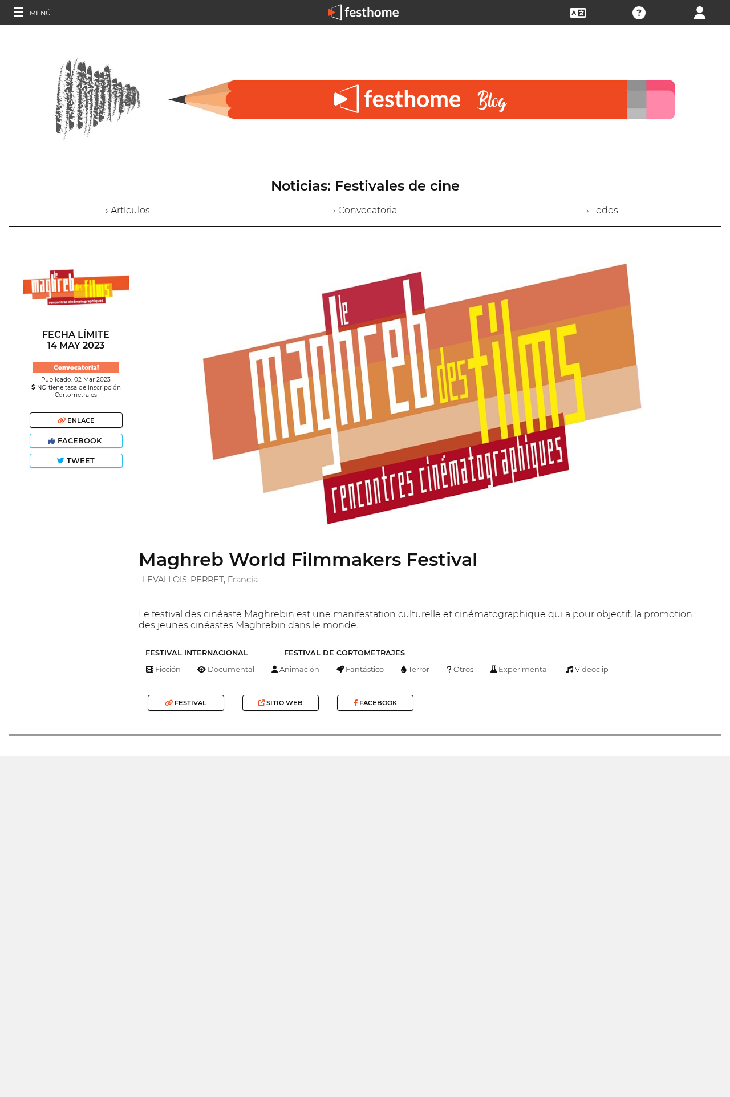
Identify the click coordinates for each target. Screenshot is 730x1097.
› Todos (602, 210)
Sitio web (284, 703)
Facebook (79, 440)
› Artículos (128, 210)
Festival (189, 703)
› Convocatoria (365, 210)
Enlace (80, 420)
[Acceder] (699, 11)
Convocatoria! (76, 367)
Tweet (79, 460)
